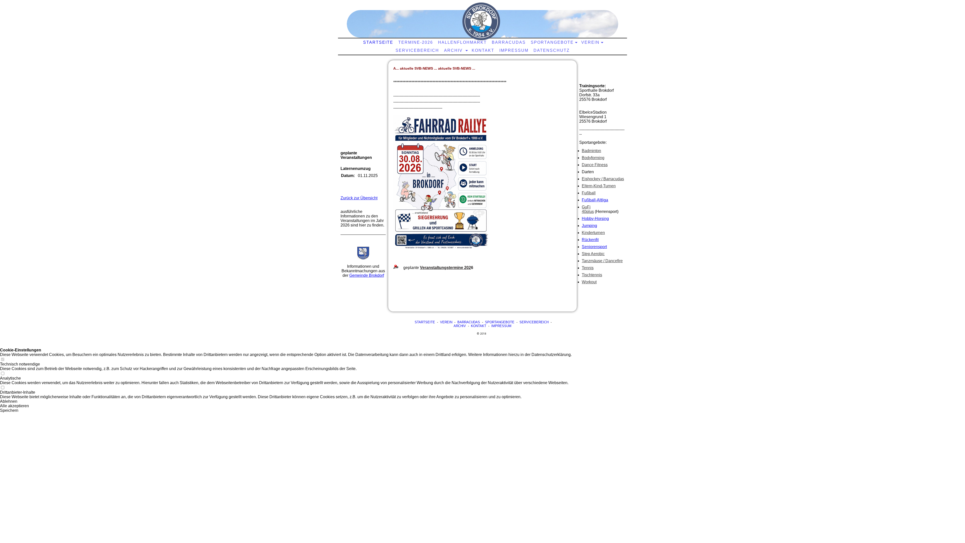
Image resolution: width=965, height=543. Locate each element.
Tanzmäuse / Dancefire (602, 261)
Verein (590, 42)
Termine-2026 (415, 42)
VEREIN (446, 322)
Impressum (513, 50)
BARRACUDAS (468, 322)
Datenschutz (552, 50)
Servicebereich (417, 50)
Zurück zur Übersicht (359, 198)
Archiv (454, 50)
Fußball (589, 193)
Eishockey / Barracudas (603, 179)
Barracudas (509, 42)
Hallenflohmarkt (462, 42)
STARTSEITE (378, 42)
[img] (481, 21)
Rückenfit (590, 240)
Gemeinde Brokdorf (366, 275)
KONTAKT (483, 50)
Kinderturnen (593, 233)
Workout (589, 282)
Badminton (591, 151)
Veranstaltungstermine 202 (445, 267)
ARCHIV (460, 326)
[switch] (2, 359)
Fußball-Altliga (595, 200)
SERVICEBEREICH (534, 322)
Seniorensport (594, 247)
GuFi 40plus (588, 209)
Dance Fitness (595, 165)
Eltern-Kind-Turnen (599, 186)
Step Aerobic (593, 254)
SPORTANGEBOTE (499, 322)
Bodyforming (593, 158)
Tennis (588, 268)
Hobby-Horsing (595, 218)
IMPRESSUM (501, 326)
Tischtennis (592, 275)
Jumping (589, 225)
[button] (286, 401)
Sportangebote (552, 42)
